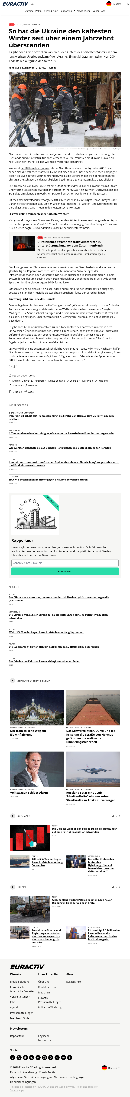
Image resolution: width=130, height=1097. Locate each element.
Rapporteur (66, 10)
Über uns (43, 981)
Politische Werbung (50, 1007)
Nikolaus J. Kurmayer (21, 67)
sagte (88, 200)
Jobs (103, 10)
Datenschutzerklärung (23, 1072)
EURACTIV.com (47, 67)
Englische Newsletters (45, 1038)
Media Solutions (19, 981)
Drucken (17, 391)
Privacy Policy (74, 1086)
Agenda (14, 1007)
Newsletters (83, 10)
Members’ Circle (19, 1018)
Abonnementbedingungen (69, 1077)
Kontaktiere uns (47, 987)
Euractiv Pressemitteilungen (50, 1000)
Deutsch (117, 3)
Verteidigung (51, 10)
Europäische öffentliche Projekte (22, 989)
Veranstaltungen (20, 996)
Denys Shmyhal (56, 380)
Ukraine (29, 10)
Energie (74, 380)
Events (95, 10)
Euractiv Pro (73, 981)
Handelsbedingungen (23, 1082)
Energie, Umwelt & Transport (28, 24)
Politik (38, 10)
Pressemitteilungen (21, 1013)
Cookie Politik (47, 1072)
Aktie (31, 391)
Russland (103, 380)
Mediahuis (44, 992)
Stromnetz (18, 385)
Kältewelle (87, 380)
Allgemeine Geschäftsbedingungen (31, 1077)
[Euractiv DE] (16, 4)
